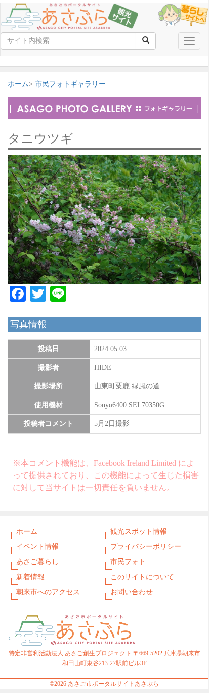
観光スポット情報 (138, 531)
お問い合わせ (131, 592)
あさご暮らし (37, 562)
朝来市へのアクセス (48, 592)
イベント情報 (37, 546)
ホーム (18, 84)
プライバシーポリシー (145, 546)
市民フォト (128, 562)
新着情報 (30, 577)
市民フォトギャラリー (70, 84)
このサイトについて (142, 577)
